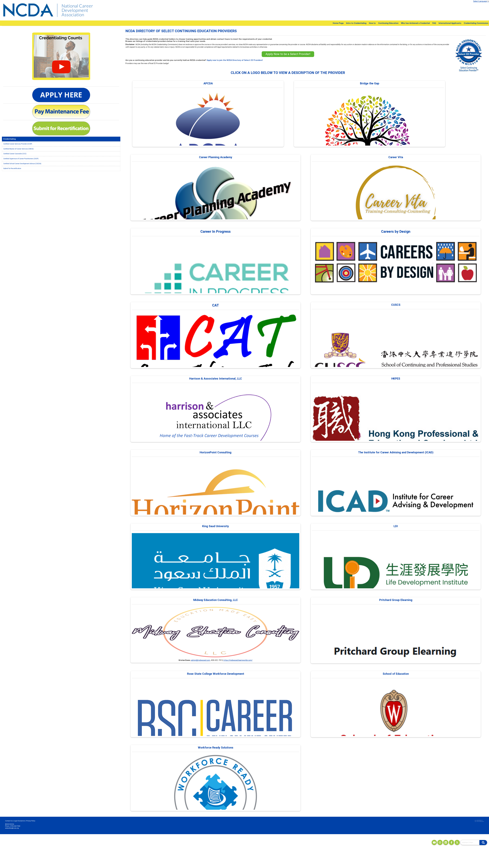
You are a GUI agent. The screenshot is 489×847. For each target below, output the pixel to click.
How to (372, 23)
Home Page (338, 23)
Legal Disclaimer (19, 821)
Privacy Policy (30, 821)
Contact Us (8, 821)
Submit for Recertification (12, 168)
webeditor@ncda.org (12, 828)
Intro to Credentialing (356, 23)
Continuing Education (388, 23)
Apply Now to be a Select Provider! (288, 54)
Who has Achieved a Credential (415, 23)
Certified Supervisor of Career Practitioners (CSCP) (20, 159)
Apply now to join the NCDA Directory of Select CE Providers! (235, 60)
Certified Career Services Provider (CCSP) (17, 144)
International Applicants (450, 23)
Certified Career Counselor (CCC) (14, 154)
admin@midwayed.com (200, 660)
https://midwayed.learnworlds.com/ (238, 660)
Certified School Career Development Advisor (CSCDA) (22, 164)
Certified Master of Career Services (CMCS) (18, 149)
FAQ (434, 23)
